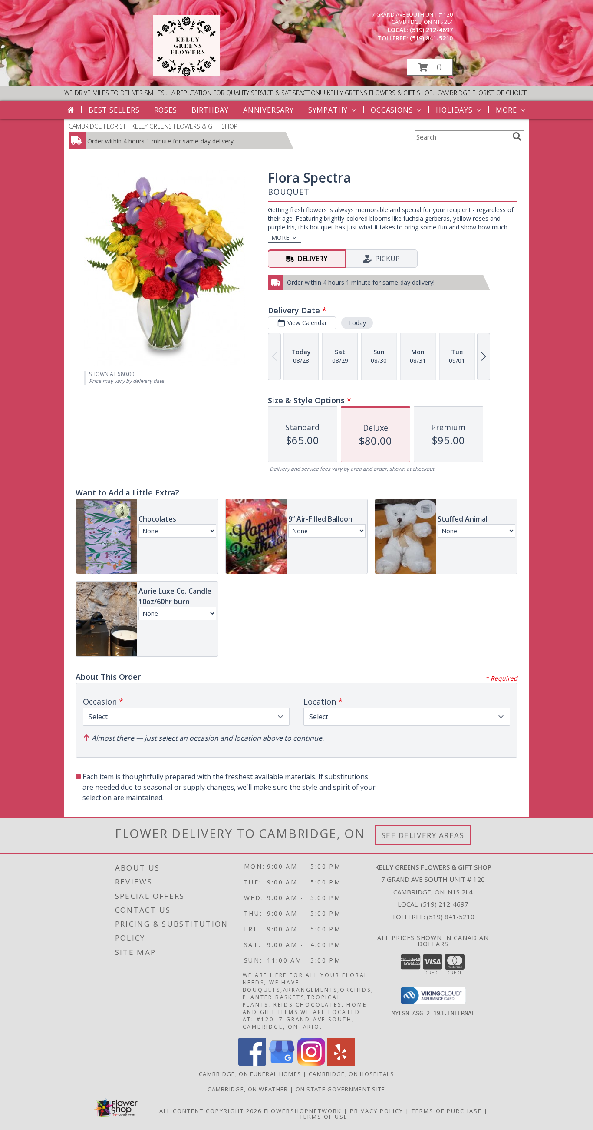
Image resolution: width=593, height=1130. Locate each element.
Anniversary (268, 110)
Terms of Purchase (447, 1111)
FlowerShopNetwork (303, 1111)
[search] (517, 136)
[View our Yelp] (341, 1063)
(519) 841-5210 (431, 38)
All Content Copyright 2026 (210, 1111)
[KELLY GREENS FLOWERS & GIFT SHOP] (186, 74)
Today (357, 323)
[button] (430, 67)
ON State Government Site (340, 1089)
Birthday (210, 110)
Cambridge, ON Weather (248, 1089)
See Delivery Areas (423, 835)
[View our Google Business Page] (282, 1063)
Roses (165, 110)
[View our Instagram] (311, 1063)
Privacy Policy (376, 1111)
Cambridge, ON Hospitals (351, 1074)
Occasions (392, 110)
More (506, 110)
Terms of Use (324, 1116)
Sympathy (328, 110)
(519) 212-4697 (431, 30)
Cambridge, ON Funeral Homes (250, 1074)
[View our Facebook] (252, 1063)
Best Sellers (114, 110)
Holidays (454, 110)
